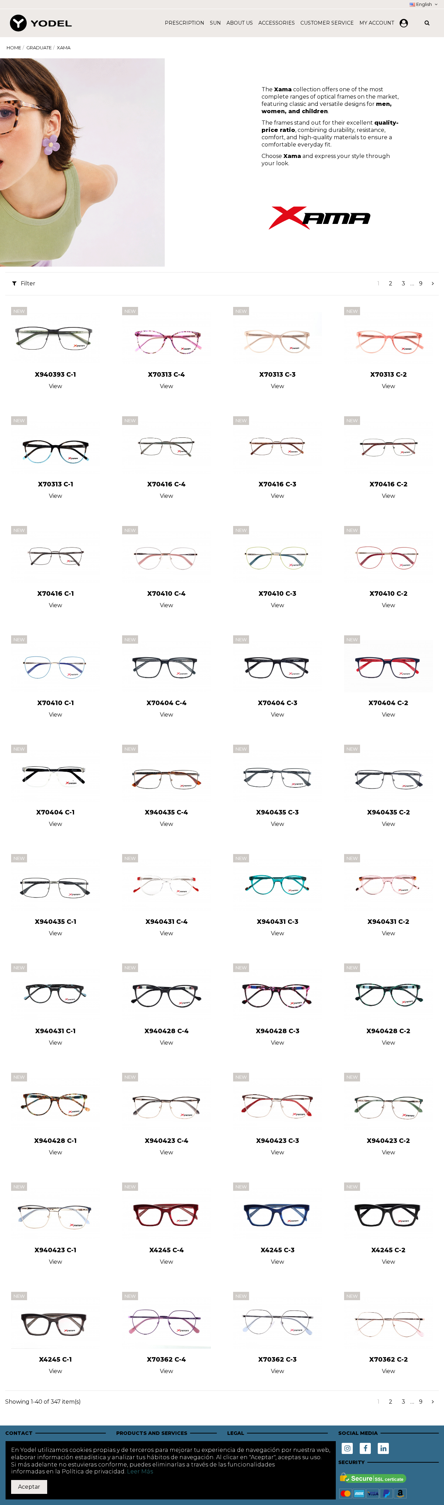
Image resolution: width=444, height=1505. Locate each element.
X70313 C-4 (166, 374)
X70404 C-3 (277, 703)
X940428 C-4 (167, 1031)
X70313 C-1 (55, 484)
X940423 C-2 (388, 1141)
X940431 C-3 (277, 922)
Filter (27, 283)
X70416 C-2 (389, 484)
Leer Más (140, 1471)
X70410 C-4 (166, 593)
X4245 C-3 (277, 1250)
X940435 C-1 (55, 922)
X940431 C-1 (55, 1031)
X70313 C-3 (277, 374)
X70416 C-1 (55, 593)
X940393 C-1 (55, 374)
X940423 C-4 (166, 1141)
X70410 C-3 (277, 593)
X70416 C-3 (277, 484)
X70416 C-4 (166, 484)
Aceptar (29, 1486)
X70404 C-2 (388, 703)
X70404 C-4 (167, 703)
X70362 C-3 (277, 1359)
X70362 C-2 (388, 1359)
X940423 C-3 (277, 1141)
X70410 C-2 (389, 593)
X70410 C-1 (55, 703)
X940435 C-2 (388, 812)
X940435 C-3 (277, 812)
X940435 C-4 (166, 812)
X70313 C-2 (388, 374)
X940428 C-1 (55, 1141)
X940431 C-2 (388, 922)
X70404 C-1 (55, 812)
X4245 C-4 (167, 1250)
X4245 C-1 (55, 1359)
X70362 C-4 (166, 1359)
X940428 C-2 (388, 1031)
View (55, 386)
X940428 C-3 (277, 1031)
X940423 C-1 (55, 1250)
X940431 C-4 (167, 922)
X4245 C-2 (388, 1250)
